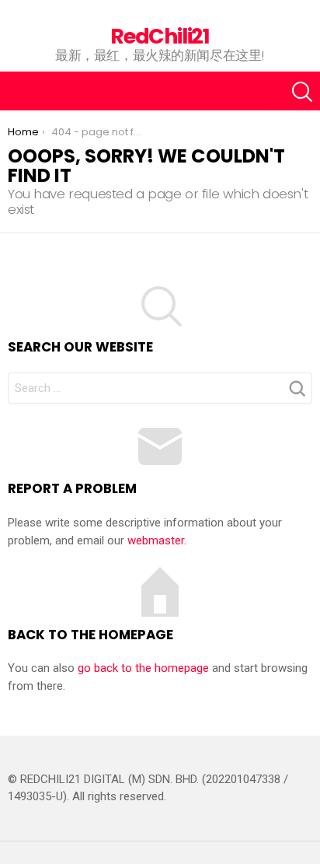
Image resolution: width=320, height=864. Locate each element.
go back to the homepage (143, 668)
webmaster (155, 540)
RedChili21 (160, 36)
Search (296, 393)
